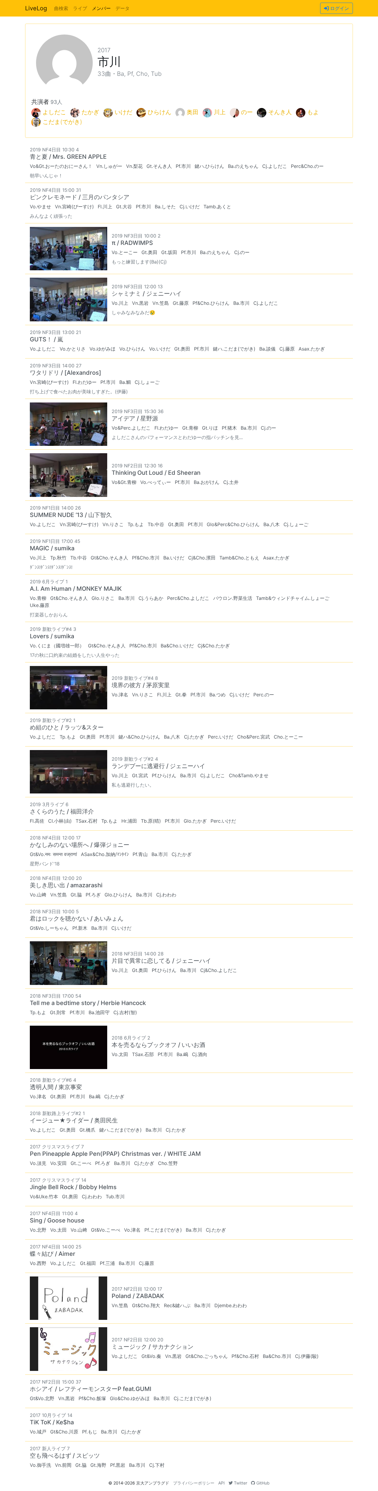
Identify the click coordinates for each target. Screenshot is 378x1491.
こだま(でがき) (62, 121)
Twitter (240, 1482)
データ (122, 8)
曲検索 (61, 8)
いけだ (123, 112)
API (221, 1482)
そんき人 (280, 112)
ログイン (339, 8)
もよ (313, 112)
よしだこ (54, 112)
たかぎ (90, 112)
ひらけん (159, 112)
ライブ (80, 8)
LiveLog (36, 8)
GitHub (262, 1482)
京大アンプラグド (152, 1482)
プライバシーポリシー (193, 1482)
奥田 (192, 112)
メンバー (101, 8)
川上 (220, 112)
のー (247, 112)
